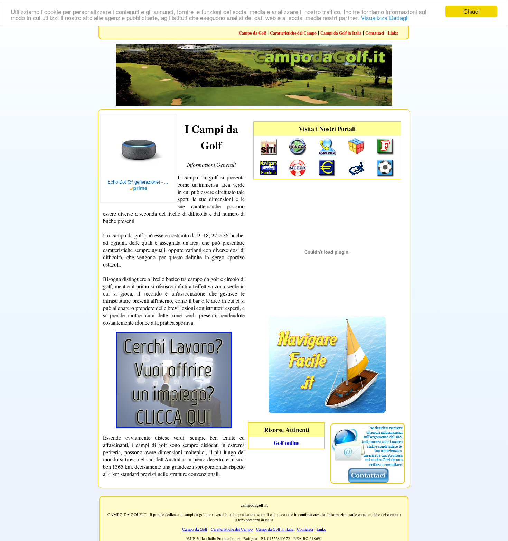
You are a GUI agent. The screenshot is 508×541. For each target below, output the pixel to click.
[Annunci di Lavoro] (174, 426)
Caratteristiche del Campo (293, 33)
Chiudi (471, 11)
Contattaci (374, 33)
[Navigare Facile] (327, 410)
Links (393, 33)
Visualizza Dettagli (385, 17)
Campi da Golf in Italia (340, 33)
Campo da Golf (252, 33)
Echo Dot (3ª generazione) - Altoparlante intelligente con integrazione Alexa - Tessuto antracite (138, 182)
